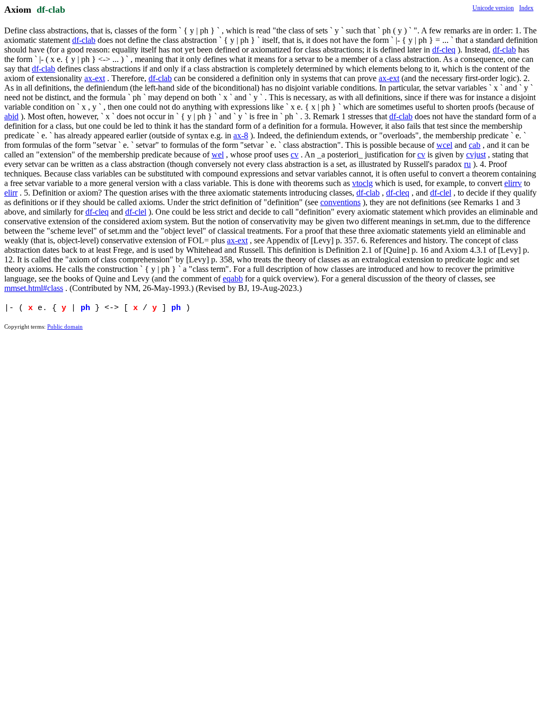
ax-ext (94, 78)
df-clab (51, 9)
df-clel (440, 192)
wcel (444, 144)
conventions (340, 202)
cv (295, 154)
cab (474, 144)
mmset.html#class (33, 288)
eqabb (233, 278)
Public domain (65, 326)
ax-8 (240, 135)
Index (526, 8)
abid (11, 116)
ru (467, 164)
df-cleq (444, 49)
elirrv (513, 183)
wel (218, 154)
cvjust (476, 154)
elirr (10, 192)
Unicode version (493, 8)
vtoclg (362, 183)
